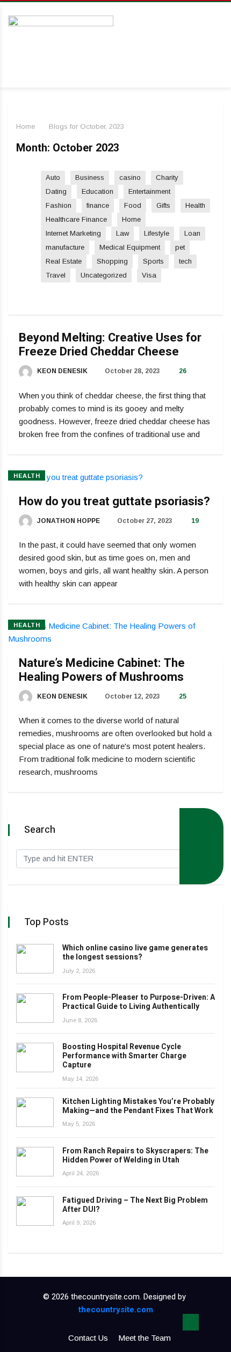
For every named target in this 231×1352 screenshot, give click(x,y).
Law (122, 233)
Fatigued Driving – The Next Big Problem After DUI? (135, 1205)
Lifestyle (156, 233)
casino (130, 177)
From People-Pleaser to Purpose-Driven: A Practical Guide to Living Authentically (138, 1002)
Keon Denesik (61, 371)
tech (185, 261)
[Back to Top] (191, 1322)
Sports (153, 261)
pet (180, 247)
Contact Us (88, 1337)
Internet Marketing (73, 233)
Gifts (163, 205)
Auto (53, 177)
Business (89, 177)
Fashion (58, 205)
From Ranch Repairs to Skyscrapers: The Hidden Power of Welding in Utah (135, 1155)
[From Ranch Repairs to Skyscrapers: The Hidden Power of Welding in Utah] (35, 1161)
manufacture (65, 247)
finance (97, 205)
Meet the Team (144, 1337)
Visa (149, 275)
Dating (56, 191)
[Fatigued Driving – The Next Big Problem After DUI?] (35, 1211)
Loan (192, 233)
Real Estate (64, 261)
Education (97, 191)
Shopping (112, 261)
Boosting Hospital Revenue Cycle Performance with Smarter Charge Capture (124, 1056)
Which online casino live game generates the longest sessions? (135, 952)
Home (25, 126)
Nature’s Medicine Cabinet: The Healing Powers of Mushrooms (102, 670)
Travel (56, 275)
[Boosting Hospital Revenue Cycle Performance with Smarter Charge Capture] (35, 1057)
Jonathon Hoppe (67, 521)
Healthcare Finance (76, 219)
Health (195, 205)
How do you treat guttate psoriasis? (114, 501)
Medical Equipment (129, 247)
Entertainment (149, 191)
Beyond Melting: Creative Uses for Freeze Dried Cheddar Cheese (110, 344)
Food (132, 205)
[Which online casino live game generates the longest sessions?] (35, 958)
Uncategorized (104, 275)
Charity (167, 177)
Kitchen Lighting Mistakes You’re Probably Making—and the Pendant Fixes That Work (138, 1106)
